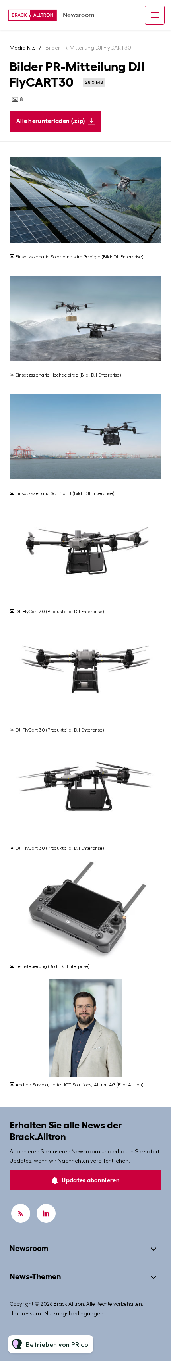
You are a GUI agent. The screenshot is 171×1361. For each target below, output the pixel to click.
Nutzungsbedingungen (73, 1313)
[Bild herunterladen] (155, 242)
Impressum (26, 1313)
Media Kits (23, 47)
